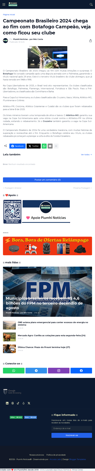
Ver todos (85, 154)
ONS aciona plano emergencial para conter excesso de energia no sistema (53, 305)
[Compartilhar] (89, 40)
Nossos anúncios (36, 436)
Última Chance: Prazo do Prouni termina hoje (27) (44, 329)
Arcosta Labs (55, 441)
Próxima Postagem (81, 188)
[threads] (12, 384)
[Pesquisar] (91, 4)
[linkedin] (7, 384)
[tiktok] (18, 384)
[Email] (50, 146)
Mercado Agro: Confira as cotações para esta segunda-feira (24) (51, 317)
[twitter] (29, 384)
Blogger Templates (77, 441)
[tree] (23, 384)
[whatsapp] (13, 352)
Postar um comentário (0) (48, 180)
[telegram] (36, 352)
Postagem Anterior (13, 188)
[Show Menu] (4, 4)
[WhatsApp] (44, 146)
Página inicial (9, 14)
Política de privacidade (56, 436)
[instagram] (59, 352)
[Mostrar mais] (56, 146)
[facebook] (81, 352)
